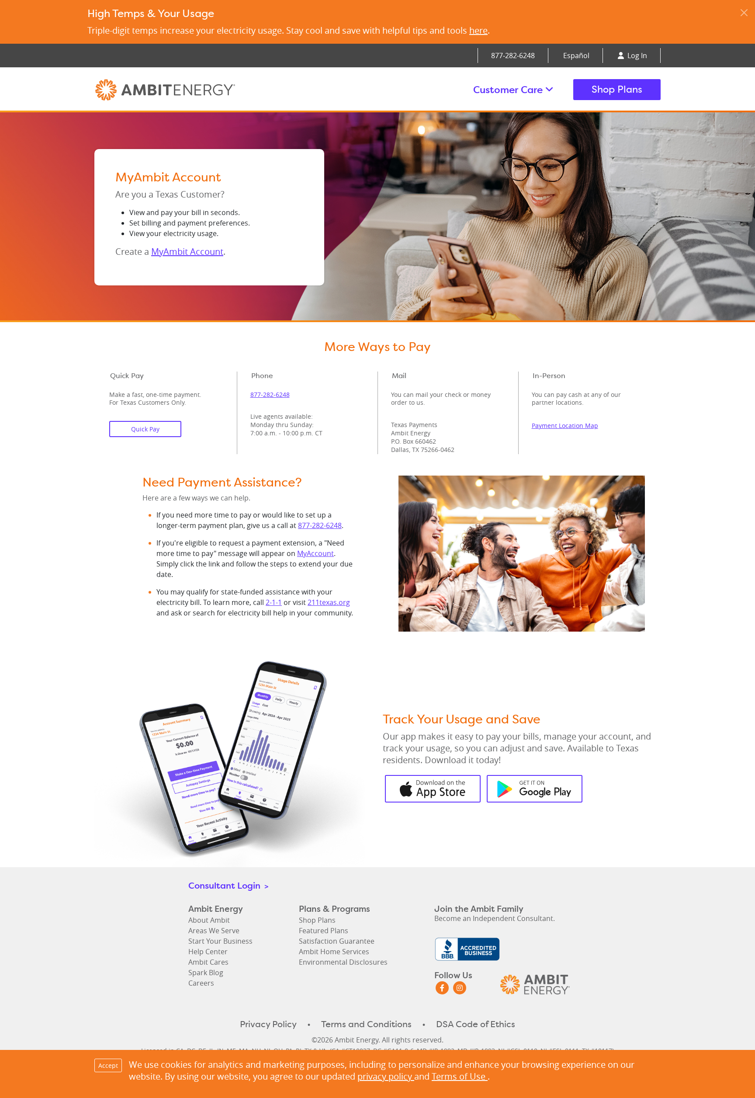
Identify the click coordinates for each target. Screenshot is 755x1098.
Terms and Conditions (366, 1024)
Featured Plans (323, 930)
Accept (108, 1065)
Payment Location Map (565, 425)
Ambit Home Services (334, 951)
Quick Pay (145, 429)
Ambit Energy (181, 90)
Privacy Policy (268, 1024)
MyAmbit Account (187, 251)
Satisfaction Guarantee (336, 941)
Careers (201, 983)
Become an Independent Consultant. (494, 918)
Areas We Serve (213, 930)
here (478, 30)
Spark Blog (205, 972)
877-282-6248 (320, 525)
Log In (636, 55)
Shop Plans (617, 89)
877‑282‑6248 (513, 55)
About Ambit (209, 920)
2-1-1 (274, 602)
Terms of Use (460, 1076)
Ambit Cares (208, 962)
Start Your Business (220, 941)
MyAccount (315, 553)
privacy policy (385, 1076)
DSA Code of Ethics (475, 1024)
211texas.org (329, 602)
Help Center (208, 951)
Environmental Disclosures (343, 962)
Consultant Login (228, 885)
